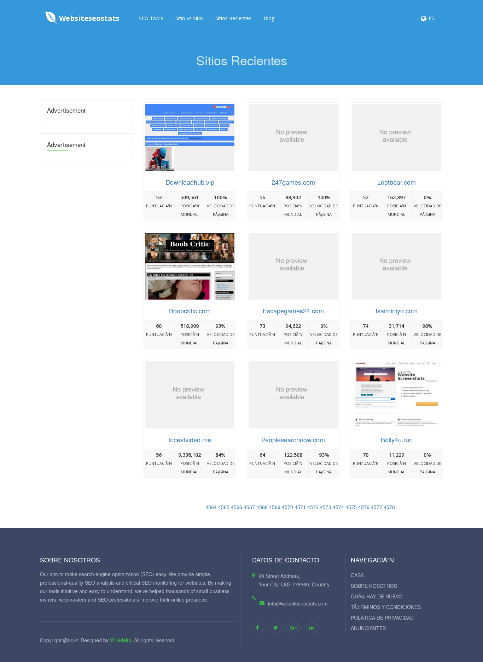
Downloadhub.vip (189, 182)
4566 (236, 506)
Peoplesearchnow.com (293, 439)
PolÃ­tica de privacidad (382, 617)
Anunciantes (368, 628)
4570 (287, 506)
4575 (351, 506)
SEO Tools (151, 18)
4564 (211, 506)
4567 (249, 506)
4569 (274, 506)
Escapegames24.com (293, 310)
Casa (357, 575)
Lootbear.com (396, 182)
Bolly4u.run (397, 439)
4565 (223, 506)
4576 (363, 506)
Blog (269, 18)
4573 (325, 506)
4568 (262, 506)
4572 (313, 506)
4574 (338, 506)
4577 (376, 506)
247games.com (293, 182)
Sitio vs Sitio (189, 18)
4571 (300, 506)
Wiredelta (120, 640)
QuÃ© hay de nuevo (376, 596)
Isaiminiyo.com (397, 310)
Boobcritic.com (190, 310)
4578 (389, 506)
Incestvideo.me (189, 439)
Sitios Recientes (233, 18)
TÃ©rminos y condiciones (386, 606)
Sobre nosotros (374, 585)
